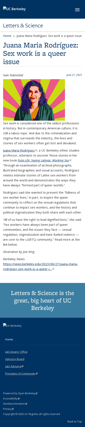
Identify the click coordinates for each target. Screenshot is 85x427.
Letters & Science (23, 25)
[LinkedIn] (15, 333)
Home (7, 36)
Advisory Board (14, 359)
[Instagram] (23, 333)
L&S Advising (14, 366)
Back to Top (74, 421)
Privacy (8, 409)
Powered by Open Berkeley (20, 393)
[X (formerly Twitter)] (6, 333)
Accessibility (11, 398)
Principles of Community (21, 373)
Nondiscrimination (15, 403)
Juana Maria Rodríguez (20, 150)
